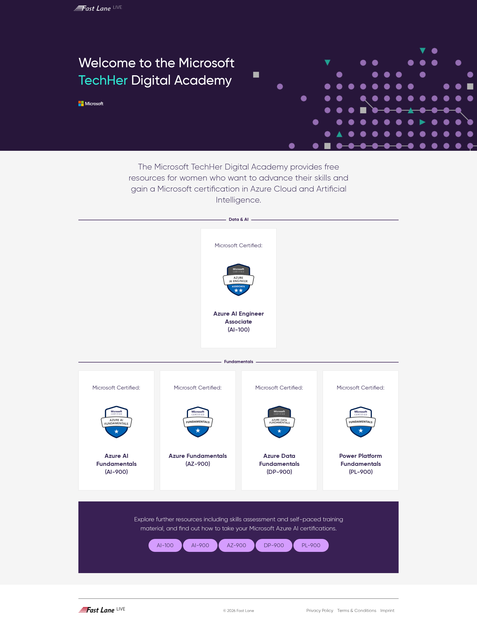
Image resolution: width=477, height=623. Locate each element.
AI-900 (200, 546)
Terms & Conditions (356, 611)
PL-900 (311, 546)
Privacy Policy (319, 611)
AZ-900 (236, 546)
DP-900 (274, 546)
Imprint (387, 611)
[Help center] (389, 8)
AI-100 (165, 546)
